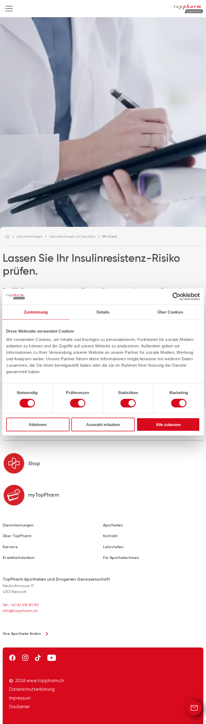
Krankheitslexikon (18, 557)
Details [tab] (103, 312)
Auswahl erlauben (103, 424)
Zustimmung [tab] (36, 312)
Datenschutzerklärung (32, 689)
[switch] (77, 403)
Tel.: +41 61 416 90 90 (21, 605)
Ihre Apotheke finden (22, 633)
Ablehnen (38, 424)
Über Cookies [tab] (170, 312)
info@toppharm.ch (20, 611)
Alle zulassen (168, 424)
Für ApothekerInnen (121, 557)
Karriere (10, 547)
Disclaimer (19, 707)
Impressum (20, 698)
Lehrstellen (113, 547)
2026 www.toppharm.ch (39, 681)
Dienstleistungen (18, 525)
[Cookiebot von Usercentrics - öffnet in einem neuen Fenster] (176, 296)
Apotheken (113, 525)
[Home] (9, 236)
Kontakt (110, 536)
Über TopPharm (17, 536)
